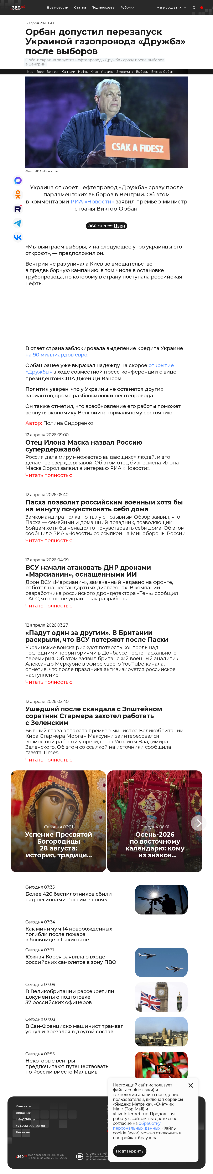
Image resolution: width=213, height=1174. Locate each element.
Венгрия (53, 72)
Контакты (23, 1106)
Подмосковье (103, 7)
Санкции (68, 72)
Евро (40, 72)
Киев (94, 72)
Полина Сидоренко (68, 423)
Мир (30, 72)
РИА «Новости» (92, 201)
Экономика (124, 72)
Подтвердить (130, 1151)
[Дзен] (106, 225)
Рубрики (127, 7)
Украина (107, 72)
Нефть (83, 72)
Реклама (23, 1132)
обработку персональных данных (137, 1126)
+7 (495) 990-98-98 (30, 1126)
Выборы (142, 72)
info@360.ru (25, 1119)
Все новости (57, 7)
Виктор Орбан (162, 72)
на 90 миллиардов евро (56, 355)
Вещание (23, 1112)
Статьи (80, 7)
